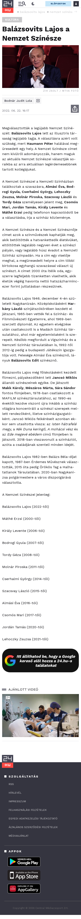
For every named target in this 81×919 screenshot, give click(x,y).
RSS (11, 784)
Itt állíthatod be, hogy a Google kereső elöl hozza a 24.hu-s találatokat (45, 661)
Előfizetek (58, 3)
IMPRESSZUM (17, 801)
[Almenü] (22, 4)
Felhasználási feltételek (28, 809)
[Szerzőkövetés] (38, 100)
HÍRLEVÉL (15, 792)
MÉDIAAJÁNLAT (19, 835)
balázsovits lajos (32, 12)
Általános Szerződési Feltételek (33, 827)
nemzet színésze (62, 12)
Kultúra (12, 19)
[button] (75, 11)
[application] (40, 715)
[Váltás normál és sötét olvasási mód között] (33, 3)
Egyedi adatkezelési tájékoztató (33, 818)
